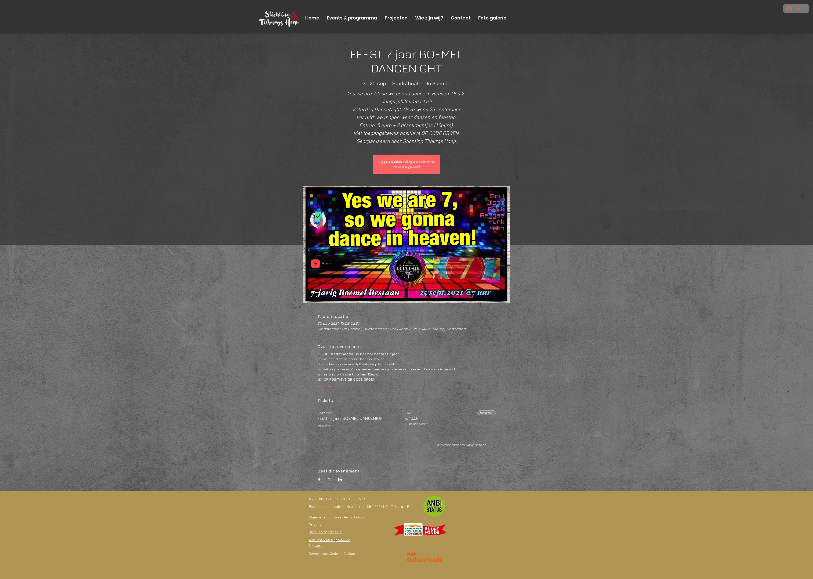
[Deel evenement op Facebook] (319, 479)
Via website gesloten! (406, 166)
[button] (352, 18)
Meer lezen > (327, 387)
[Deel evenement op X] (330, 479)
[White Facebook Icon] (408, 506)
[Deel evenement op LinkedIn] (340, 479)
